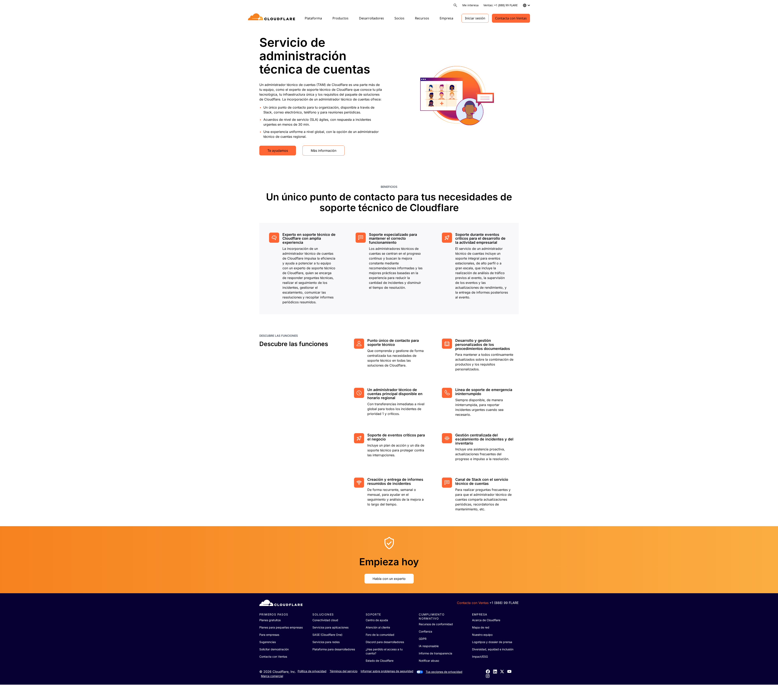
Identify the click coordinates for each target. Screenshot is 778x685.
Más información (323, 151)
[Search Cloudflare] (455, 5)
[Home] (272, 18)
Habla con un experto (389, 579)
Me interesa (470, 5)
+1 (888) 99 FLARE (504, 603)
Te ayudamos (277, 151)
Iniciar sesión (475, 18)
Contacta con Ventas (511, 18)
